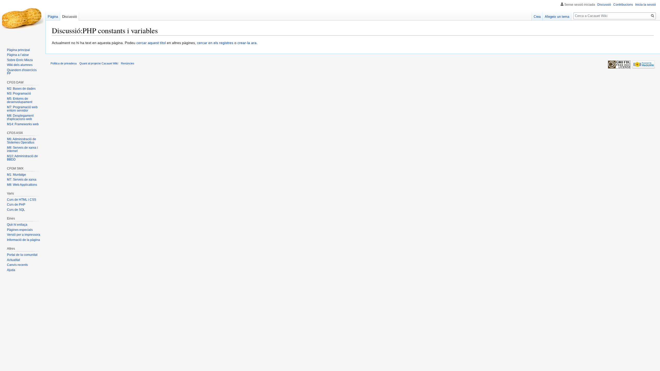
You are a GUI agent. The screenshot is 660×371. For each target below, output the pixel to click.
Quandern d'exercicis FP (22, 71)
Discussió (604, 4)
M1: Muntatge (16, 174)
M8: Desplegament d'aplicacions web (20, 117)
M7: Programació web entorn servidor (22, 109)
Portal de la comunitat (22, 255)
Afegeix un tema (557, 17)
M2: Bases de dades (21, 88)
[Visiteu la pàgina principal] (22, 20)
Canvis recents (17, 265)
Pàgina (53, 17)
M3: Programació (19, 93)
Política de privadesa (64, 63)
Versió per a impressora (23, 235)
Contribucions (623, 4)
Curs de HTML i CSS (21, 199)
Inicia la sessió (645, 4)
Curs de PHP (16, 204)
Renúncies (127, 63)
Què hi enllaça (17, 224)
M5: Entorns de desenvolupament (19, 100)
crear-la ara (247, 43)
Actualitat (13, 260)
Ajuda (11, 270)
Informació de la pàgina (23, 240)
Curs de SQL (16, 210)
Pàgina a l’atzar (18, 55)
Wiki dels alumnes (19, 65)
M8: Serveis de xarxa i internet (22, 149)
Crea (537, 17)
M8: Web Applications (22, 185)
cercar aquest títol (151, 43)
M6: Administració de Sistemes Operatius (21, 141)
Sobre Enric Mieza (20, 60)
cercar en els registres (215, 43)
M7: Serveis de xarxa (21, 179)
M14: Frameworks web (23, 124)
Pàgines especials (20, 230)
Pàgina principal (18, 50)
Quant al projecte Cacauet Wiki (98, 63)
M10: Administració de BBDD (22, 158)
